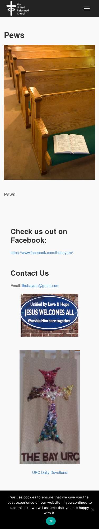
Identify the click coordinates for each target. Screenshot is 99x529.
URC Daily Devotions (49, 472)
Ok (51, 521)
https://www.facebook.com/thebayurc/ (42, 252)
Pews (14, 34)
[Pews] (49, 112)
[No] (92, 509)
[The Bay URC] (17, 7)
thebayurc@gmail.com (40, 285)
